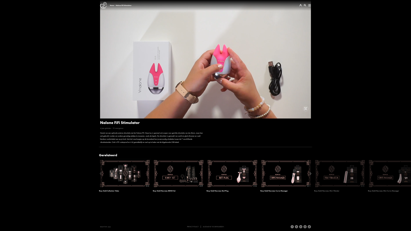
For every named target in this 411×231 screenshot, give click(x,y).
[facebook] (292, 226)
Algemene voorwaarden (213, 227)
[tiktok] (309, 226)
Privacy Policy (193, 227)
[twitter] (296, 226)
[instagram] (305, 226)
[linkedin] (300, 226)
